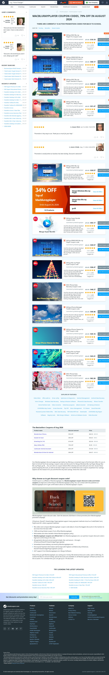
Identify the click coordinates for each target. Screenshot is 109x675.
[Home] (57, 12)
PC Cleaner (86, 408)
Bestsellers (47, 28)
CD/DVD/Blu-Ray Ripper (95, 412)
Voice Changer (39, 401)
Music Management (76, 408)
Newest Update (56, 28)
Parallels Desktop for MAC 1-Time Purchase (15, 100)
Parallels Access (15, 108)
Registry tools (51, 415)
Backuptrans (52, 630)
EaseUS (43, 7)
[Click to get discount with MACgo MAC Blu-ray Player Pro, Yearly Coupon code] (47, 108)
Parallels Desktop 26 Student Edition (15, 123)
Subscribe (74, 597)
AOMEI (51, 619)
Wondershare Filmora (40, 434)
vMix (12, 7)
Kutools (51, 608)
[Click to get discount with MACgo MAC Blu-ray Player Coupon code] (47, 172)
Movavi (51, 610)
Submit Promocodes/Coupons (96, 617)
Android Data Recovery (97, 398)
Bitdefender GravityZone (70, 7)
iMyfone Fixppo (34, 641)
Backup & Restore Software (68, 401)
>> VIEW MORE (73, 587)
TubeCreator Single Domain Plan (15, 71)
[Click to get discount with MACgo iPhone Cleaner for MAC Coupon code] (47, 336)
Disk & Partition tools (44, 405)
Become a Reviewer (93, 619)
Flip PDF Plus (33, 637)
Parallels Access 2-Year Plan (15, 110)
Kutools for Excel (39, 438)
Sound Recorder (96, 408)
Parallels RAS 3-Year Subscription (15, 121)
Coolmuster (32, 7)
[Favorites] (102, 2)
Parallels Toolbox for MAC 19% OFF (42, 582)
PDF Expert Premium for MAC (15, 87)
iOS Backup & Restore (93, 405)
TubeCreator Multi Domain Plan (15, 76)
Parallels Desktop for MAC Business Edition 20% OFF (84, 577)
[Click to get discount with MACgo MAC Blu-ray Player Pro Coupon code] (47, 42)
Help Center (91, 608)
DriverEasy (21, 7)
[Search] (55, 2)
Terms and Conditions (96, 598)
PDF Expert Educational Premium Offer (15, 89)
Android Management (83, 398)
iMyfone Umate (34, 632)
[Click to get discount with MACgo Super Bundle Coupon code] (47, 225)
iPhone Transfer (98, 401)
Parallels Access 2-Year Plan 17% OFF (79, 585)
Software (43, 415)
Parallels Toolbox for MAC (15, 102)
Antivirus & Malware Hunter (79, 415)
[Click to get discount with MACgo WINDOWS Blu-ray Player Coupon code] (47, 247)
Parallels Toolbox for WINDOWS (15, 105)
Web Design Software (63, 415)
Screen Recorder (57, 408)
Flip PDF (66, 408)
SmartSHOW (33, 628)
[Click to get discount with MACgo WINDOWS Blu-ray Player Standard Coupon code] (47, 64)
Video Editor (37, 398)
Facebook (8, 628)
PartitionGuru (34, 626)
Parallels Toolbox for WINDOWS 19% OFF (80, 582)
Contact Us (71, 619)
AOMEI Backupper (35, 630)
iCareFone (33, 617)
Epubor (51, 639)
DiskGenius (33, 635)
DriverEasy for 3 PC (39, 441)
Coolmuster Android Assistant (42, 449)
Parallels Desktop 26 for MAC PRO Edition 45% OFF (46, 577)
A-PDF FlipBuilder (54, 644)
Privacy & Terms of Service (18, 663)
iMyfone (51, 624)
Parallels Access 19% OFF (39, 585)
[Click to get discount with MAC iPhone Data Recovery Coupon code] (47, 291)
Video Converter (56, 405)
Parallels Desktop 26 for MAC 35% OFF (43, 580)
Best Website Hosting (74, 613)
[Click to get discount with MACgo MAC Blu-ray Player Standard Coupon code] (47, 86)
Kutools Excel (86, 7)
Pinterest (20, 628)
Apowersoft (52, 641)
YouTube (12, 628)
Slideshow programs (69, 405)
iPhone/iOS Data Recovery (84, 401)
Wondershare (54, 7)
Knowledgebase (92, 615)
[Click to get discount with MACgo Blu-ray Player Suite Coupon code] (47, 269)
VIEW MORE (7, 126)
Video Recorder (93, 415)
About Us (71, 608)
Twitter (16, 628)
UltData (32, 619)
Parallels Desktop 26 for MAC (15, 97)
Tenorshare (52, 613)
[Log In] (107, 2)
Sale (96, 7)
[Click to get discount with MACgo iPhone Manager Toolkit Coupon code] (47, 314)
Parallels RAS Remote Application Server (15, 116)
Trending (41, 28)
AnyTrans (32, 624)
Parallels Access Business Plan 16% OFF (43, 587)
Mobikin (51, 637)
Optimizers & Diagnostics (68, 398)
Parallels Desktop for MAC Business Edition (15, 94)
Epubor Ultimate (34, 639)
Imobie (51, 632)
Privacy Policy (85, 598)
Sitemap (90, 613)
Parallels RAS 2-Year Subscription (15, 118)
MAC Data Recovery (60, 412)
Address (70, 617)
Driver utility (55, 398)
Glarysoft (51, 626)
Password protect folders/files (44, 412)
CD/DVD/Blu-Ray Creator (44, 408)
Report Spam (91, 610)
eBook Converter (81, 405)
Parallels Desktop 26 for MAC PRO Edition (15, 92)
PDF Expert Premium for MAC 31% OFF (43, 575)
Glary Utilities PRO (39, 445)
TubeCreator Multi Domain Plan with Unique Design (15, 79)
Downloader (83, 412)
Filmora (32, 608)
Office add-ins (46, 398)
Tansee (51, 635)
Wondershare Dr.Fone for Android (43, 452)
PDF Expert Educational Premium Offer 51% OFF (82, 575)
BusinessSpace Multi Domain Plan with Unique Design (15, 68)
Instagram (4, 628)
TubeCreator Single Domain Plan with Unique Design (15, 73)
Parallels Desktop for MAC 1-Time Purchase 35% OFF (84, 580)
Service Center (72, 615)
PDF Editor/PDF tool (72, 412)
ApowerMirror (34, 644)
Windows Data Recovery (52, 401)
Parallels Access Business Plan (15, 113)
